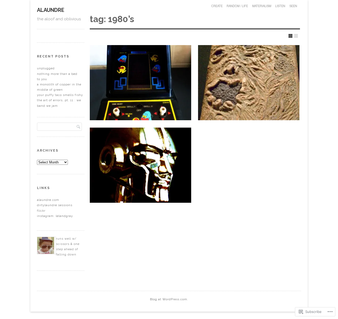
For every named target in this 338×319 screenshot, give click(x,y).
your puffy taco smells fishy (60, 95)
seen (293, 6)
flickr (41, 210)
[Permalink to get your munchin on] (140, 82)
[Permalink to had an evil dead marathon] (248, 82)
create (217, 6)
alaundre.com (48, 200)
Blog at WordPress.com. (169, 299)
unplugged (46, 68)
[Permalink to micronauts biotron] (140, 165)
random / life (237, 6)
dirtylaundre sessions (54, 205)
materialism (261, 6)
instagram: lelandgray (55, 216)
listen (280, 6)
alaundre (50, 10)
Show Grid (290, 36)
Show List (296, 36)
